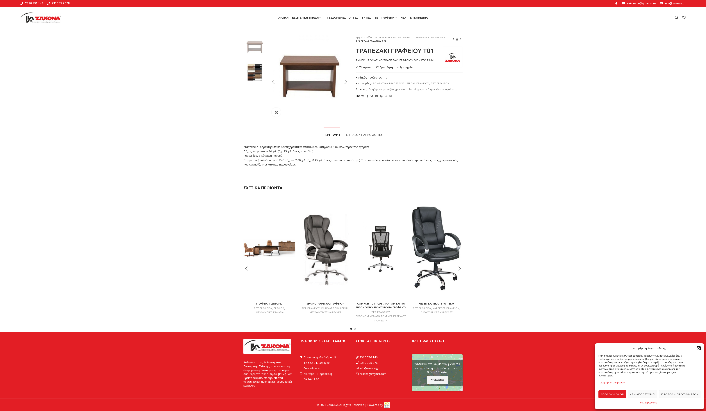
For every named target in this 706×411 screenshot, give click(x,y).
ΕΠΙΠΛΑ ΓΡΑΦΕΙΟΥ (403, 37)
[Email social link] (376, 96)
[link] (387, 405)
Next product (461, 39)
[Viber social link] (390, 96)
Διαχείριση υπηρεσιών (612, 382)
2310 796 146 (369, 357)
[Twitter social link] (371, 96)
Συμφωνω (437, 380)
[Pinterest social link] (381, 96)
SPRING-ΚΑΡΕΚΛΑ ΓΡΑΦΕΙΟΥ (325, 303)
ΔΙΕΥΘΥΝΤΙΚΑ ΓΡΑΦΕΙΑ (269, 312)
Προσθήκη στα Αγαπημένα (396, 67)
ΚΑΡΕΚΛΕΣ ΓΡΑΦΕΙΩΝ (334, 308)
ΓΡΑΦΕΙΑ (279, 308)
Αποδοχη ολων (612, 394)
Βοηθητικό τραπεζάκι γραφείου (388, 89)
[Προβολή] (276, 112)
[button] (698, 348)
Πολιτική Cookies (648, 402)
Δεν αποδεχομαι (642, 394)
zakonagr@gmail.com (373, 374)
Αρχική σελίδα (364, 37)
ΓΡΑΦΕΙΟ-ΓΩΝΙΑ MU (269, 303)
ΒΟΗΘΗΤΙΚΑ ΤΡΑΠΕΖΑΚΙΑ (429, 37)
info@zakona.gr (369, 368)
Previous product (453, 39)
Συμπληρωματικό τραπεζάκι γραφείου (431, 89)
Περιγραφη (332, 134)
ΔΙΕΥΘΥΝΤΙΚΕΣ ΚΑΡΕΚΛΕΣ (325, 312)
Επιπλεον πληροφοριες (364, 134)
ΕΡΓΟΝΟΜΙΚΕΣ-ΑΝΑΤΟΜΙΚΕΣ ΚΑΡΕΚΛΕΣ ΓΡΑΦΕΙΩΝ (381, 318)
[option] (254, 46)
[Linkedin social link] (386, 96)
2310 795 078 (369, 362)
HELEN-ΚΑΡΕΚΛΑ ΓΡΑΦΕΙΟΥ (436, 303)
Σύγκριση (365, 67)
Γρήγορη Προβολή (292, 211)
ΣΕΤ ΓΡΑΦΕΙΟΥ (382, 37)
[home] (267, 346)
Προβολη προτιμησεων (679, 394)
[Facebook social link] (616, 3)
